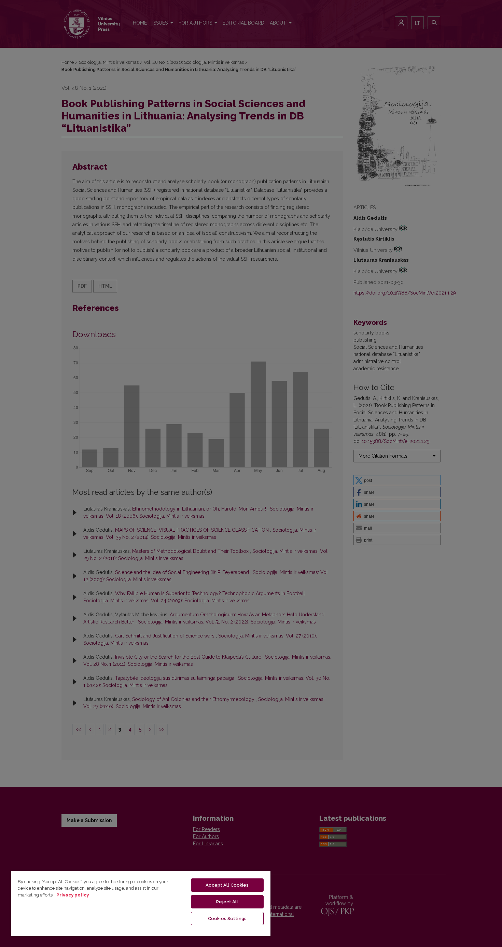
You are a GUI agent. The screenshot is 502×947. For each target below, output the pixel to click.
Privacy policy (72, 895)
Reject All (227, 901)
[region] (140, 903)
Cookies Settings (227, 918)
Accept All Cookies (227, 885)
